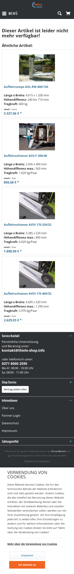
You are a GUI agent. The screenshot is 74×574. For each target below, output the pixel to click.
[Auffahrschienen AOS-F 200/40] (37, 137)
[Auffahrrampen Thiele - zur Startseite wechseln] (37, 5)
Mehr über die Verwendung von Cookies (32, 544)
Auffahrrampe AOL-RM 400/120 (26, 87)
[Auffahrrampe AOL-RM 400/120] (37, 68)
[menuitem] (10, 13)
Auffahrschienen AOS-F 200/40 (25, 156)
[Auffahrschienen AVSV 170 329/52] (37, 205)
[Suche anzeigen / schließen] (59, 13)
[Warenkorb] (68, 13)
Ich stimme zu (27, 564)
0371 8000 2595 (14, 363)
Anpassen (27, 555)
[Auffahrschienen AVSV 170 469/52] (37, 274)
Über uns (8, 408)
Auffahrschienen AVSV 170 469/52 (27, 294)
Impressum (9, 431)
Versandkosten (58, 451)
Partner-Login (11, 416)
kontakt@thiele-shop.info (23, 350)
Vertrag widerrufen (15, 389)
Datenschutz (10, 423)
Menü (13, 13)
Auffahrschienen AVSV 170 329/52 (27, 225)
